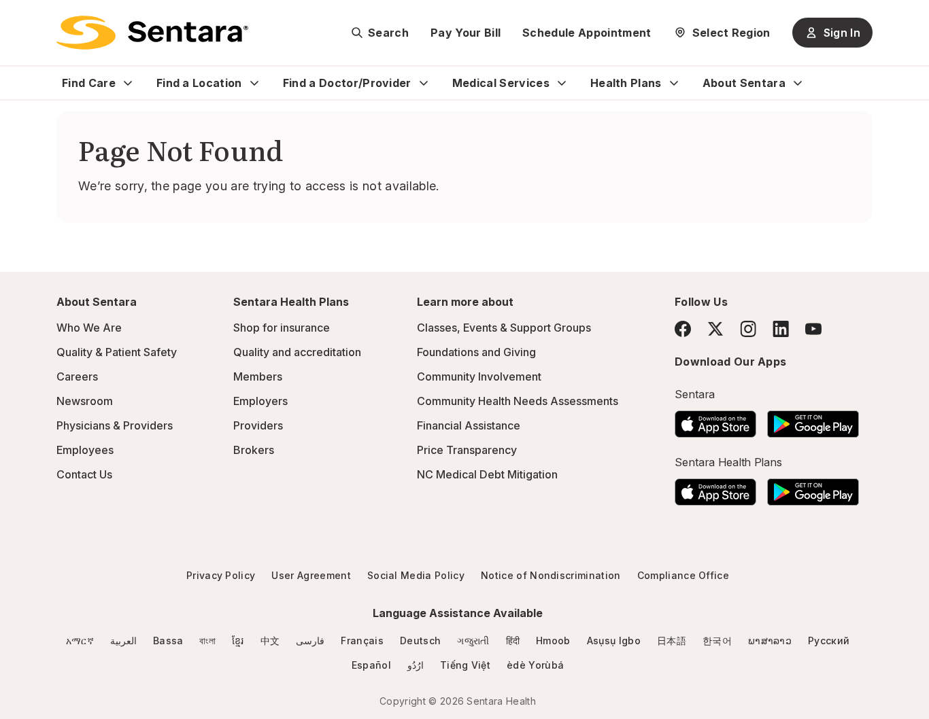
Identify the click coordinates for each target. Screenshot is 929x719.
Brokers (253, 450)
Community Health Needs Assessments (517, 401)
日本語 (671, 640)
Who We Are (89, 327)
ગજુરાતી (473, 640)
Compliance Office (683, 575)
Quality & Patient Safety (116, 352)
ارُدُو (415, 665)
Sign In (842, 32)
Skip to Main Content (20, 19)
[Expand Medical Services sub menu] (562, 83)
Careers (77, 376)
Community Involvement (479, 376)
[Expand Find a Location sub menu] (254, 83)
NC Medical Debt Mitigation (487, 474)
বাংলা (207, 640)
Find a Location (199, 83)
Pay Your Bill (465, 32)
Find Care (89, 83)
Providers (258, 425)
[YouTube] (813, 329)
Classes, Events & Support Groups (504, 327)
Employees (85, 450)
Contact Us (84, 474)
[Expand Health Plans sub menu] (674, 83)
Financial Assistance (468, 425)
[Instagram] (748, 328)
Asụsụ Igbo (614, 640)
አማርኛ (80, 640)
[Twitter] (715, 329)
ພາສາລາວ (770, 640)
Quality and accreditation (297, 352)
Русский (828, 640)
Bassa (168, 640)
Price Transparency (467, 450)
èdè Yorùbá (535, 665)
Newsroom (84, 401)
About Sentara (744, 83)
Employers (260, 401)
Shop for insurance (281, 327)
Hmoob (553, 640)
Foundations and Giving (476, 352)
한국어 (717, 640)
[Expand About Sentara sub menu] (798, 83)
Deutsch (420, 640)
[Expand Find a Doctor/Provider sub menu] (423, 83)
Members (257, 376)
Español (371, 665)
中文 (270, 640)
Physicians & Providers (114, 425)
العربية (123, 640)
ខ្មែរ (238, 640)
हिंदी (513, 640)
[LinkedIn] (781, 328)
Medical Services (501, 83)
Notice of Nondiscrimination (551, 575)
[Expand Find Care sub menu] (128, 83)
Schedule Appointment (586, 32)
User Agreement (310, 575)
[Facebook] (683, 329)
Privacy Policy (220, 575)
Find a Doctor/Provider (347, 83)
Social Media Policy (415, 575)
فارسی (310, 640)
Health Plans (626, 83)
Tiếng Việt (465, 665)
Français (362, 640)
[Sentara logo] (152, 33)
